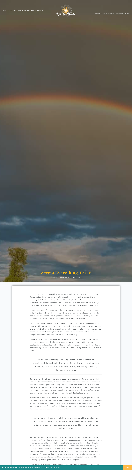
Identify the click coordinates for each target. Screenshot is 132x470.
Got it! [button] (127, 467)
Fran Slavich (76, 277)
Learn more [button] (56, 467)
